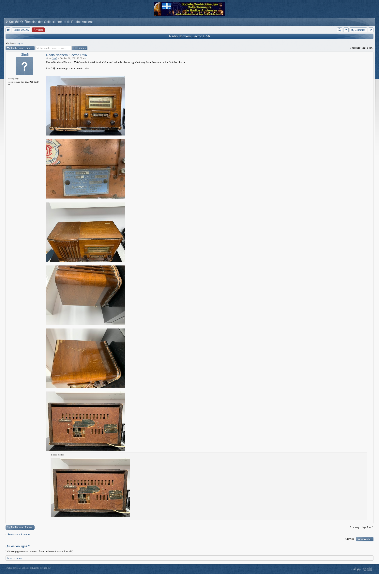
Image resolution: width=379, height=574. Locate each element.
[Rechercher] (339, 29)
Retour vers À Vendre (19, 534)
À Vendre (366, 538)
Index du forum (14, 558)
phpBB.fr (46, 567)
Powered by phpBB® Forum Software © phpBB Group (367, 569)
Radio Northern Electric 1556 (189, 36)
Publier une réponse (21, 47)
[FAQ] (346, 29)
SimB (25, 54)
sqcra (20, 43)
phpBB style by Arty (356, 569)
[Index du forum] (8, 29)
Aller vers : (350, 538)
